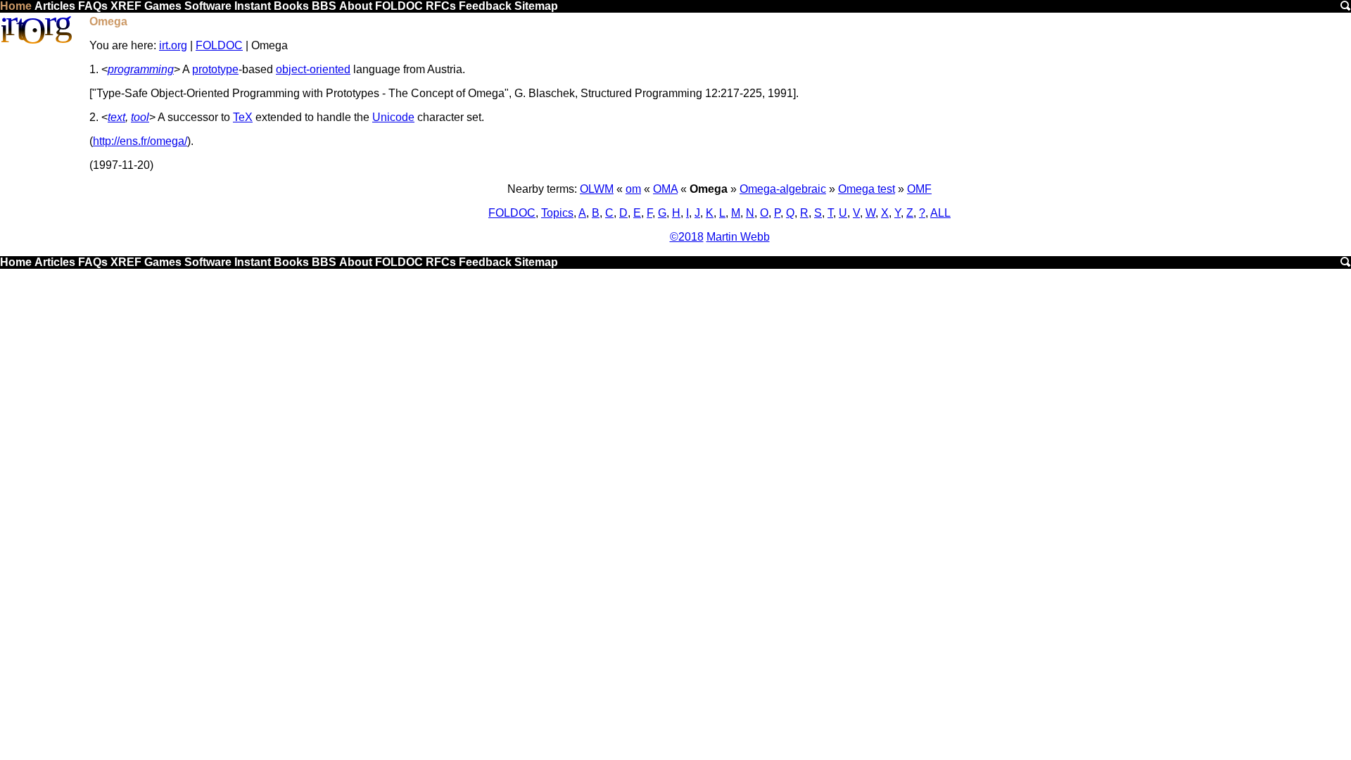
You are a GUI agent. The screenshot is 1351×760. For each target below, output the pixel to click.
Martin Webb (738, 237)
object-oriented (313, 69)
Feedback (485, 6)
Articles (54, 6)
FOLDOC (399, 6)
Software (207, 6)
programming (141, 69)
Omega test (866, 189)
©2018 (687, 237)
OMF (919, 189)
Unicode (393, 117)
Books (291, 6)
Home (16, 6)
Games (163, 6)
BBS (324, 6)
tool (140, 117)
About (355, 6)
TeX (243, 117)
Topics (557, 213)
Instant (252, 6)
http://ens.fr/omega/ (140, 141)
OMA (665, 189)
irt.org (173, 45)
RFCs (441, 6)
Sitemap (536, 6)
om (633, 189)
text (116, 117)
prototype (215, 69)
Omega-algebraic (783, 189)
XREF (125, 6)
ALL (940, 213)
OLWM (597, 189)
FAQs (93, 6)
